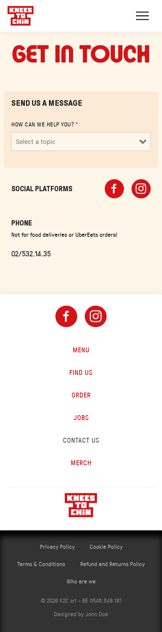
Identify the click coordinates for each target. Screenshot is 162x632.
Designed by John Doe (81, 614)
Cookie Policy (106, 546)
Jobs (81, 417)
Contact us (81, 440)
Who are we (81, 581)
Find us (81, 372)
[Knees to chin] (21, 16)
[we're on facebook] (66, 316)
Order (81, 394)
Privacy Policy (57, 546)
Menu (81, 349)
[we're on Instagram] (96, 316)
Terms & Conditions (41, 564)
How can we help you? (44, 124)
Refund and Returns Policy (112, 564)
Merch (81, 462)
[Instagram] (141, 188)
